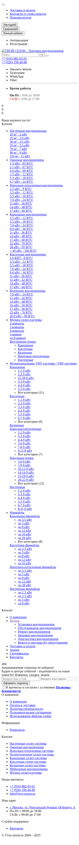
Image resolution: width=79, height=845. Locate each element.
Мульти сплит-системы (26, 320)
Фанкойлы (17, 512)
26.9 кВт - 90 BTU (22, 316)
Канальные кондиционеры (28, 214)
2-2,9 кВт (24, 374)
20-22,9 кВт (26, 479)
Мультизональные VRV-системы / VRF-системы (43, 363)
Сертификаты (19, 653)
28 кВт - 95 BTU (21, 247)
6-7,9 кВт (24, 418)
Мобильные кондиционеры (29, 769)
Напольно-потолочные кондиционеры (36, 185)
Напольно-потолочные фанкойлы (33, 567)
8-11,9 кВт (25, 509)
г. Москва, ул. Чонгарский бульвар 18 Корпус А (42, 807)
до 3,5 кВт (25, 596)
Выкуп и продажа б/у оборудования (42, 642)
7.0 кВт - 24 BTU (21, 200)
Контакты (16, 657)
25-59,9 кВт (26, 378)
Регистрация (18, 44)
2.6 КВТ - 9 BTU (21, 258)
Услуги (14, 620)
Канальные (25, 345)
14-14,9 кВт (26, 472)
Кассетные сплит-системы (28, 761)
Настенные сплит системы (28, 743)
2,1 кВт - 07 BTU (21, 167)
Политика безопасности (26, 708)
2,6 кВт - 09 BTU (21, 170)
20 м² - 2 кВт (18, 134)
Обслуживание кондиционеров (39, 628)
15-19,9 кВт (26, 476)
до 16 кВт (24, 534)
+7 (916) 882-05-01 (14, 58)
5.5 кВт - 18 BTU (21, 196)
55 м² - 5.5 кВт (20, 145)
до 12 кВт (24, 530)
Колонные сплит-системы (28, 765)
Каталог (7, 736)
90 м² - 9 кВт (18, 152)
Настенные (25, 360)
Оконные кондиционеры (27, 160)
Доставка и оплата (22, 10)
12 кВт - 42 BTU (21, 280)
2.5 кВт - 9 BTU (21, 189)
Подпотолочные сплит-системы (32, 754)
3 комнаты (17, 327)
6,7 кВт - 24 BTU (21, 181)
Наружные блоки (22, 458)
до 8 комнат (18, 338)
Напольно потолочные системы (32, 751)
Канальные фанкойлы (25, 516)
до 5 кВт (24, 523)
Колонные (25, 352)
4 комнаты (17, 330)
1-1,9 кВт (24, 370)
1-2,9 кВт (24, 490)
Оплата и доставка (22, 705)
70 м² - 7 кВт (18, 149)
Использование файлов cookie (30, 716)
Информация (11, 723)
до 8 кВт (24, 527)
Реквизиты (17, 729)
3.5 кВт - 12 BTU (21, 192)
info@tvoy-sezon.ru (22, 793)
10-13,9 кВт (26, 469)
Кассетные (25, 349)
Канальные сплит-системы (28, 758)
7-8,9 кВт (24, 447)
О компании (18, 617)
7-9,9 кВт (24, 465)
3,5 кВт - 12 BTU (21, 174)
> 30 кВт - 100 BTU (23, 250)
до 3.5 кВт (25, 519)
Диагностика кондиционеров (38, 639)
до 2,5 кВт (25, 592)
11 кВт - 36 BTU (21, 203)
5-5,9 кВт (24, 389)
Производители (20, 17)
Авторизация (19, 40)
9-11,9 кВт (25, 450)
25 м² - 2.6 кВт (20, 138)
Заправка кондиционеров (35, 635)
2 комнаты (17, 323)
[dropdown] (3, 4)
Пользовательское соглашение (30, 712)
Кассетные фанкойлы (24, 545)
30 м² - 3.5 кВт (20, 141)
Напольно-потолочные (33, 356)
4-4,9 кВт (24, 385)
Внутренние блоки (23, 341)
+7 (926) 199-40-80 (14, 62)
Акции (14, 650)
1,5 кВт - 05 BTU (21, 163)
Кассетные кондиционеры (28, 254)
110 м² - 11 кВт (20, 156)
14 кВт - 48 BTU (21, 207)
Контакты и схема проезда (28, 14)
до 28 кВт (24, 585)
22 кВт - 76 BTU (21, 243)
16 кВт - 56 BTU (21, 305)
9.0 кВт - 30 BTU (21, 229)
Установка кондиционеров (36, 624)
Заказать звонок (21, 69)
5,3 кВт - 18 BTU (21, 178)
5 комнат (16, 334)
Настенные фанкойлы (25, 589)
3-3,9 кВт (24, 381)
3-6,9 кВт (24, 461)
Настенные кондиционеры (28, 130)
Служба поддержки (15, 821)
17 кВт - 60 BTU (21, 210)
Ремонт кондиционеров (34, 631)
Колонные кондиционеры (27, 290)
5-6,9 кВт (24, 443)
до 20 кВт (24, 538)
